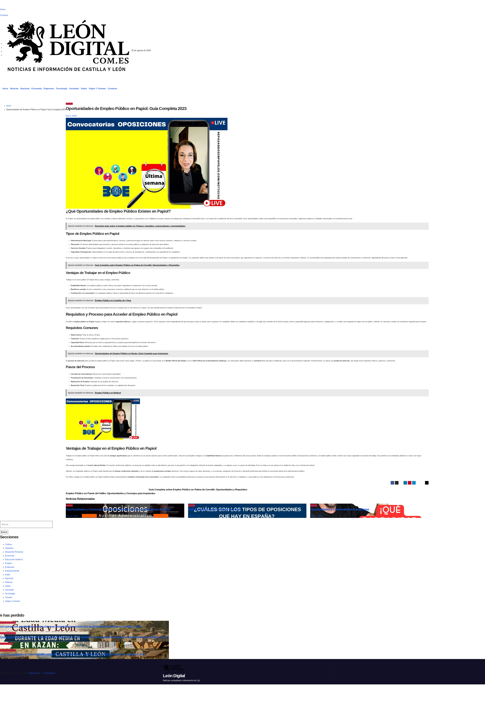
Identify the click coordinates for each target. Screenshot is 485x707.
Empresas (49, 88)
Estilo (7, 575)
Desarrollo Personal (14, 552)
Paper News (34, 673)
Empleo (69, 104)
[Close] (4, 690)
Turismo (8, 597)
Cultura (8, 544)
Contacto (4, 15)
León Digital (16, 76)
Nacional (24, 88)
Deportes (9, 548)
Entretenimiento (12, 571)
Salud (84, 88)
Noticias (14, 88)
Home (2, 9)
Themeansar (49, 673)
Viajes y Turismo (97, 88)
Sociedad (74, 88)
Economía (36, 88)
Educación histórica (14, 559)
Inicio (5, 88)
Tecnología (61, 88)
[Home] (1, 89)
